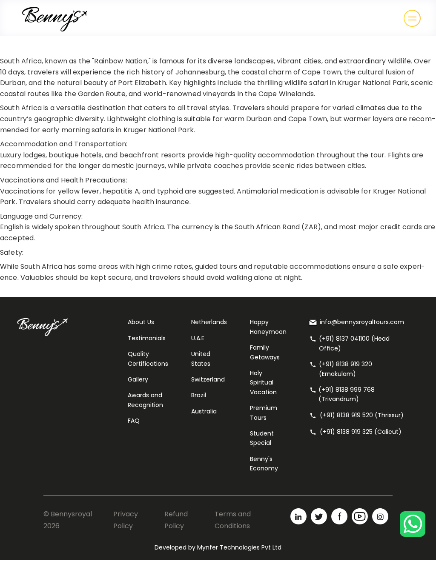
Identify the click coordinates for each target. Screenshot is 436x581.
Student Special (262, 438)
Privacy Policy (125, 520)
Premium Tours (263, 413)
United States (200, 358)
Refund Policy (176, 520)
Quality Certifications (148, 358)
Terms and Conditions (233, 520)
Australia (204, 411)
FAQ (134, 420)
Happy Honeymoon (268, 327)
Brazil (198, 395)
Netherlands (209, 322)
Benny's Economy (264, 464)
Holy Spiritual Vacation (263, 382)
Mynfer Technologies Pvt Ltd (239, 547)
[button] (412, 18)
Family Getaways (265, 352)
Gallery (138, 379)
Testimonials (147, 338)
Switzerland (208, 379)
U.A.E (197, 338)
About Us (141, 322)
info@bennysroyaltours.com (362, 322)
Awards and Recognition (145, 400)
